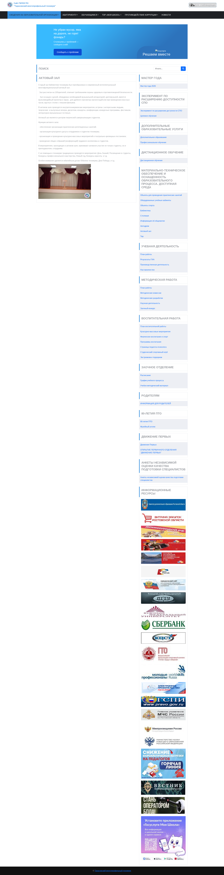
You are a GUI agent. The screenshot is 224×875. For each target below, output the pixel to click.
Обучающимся (89, 15)
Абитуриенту (70, 15)
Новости (166, 15)
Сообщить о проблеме (68, 52)
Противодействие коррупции (141, 15)
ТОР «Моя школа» (111, 15)
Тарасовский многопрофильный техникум (113, 871)
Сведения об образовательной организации (33, 15)
